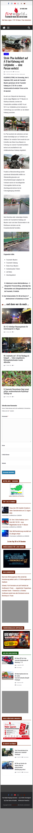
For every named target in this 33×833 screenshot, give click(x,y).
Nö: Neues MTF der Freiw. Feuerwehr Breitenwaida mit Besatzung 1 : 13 (21, 660)
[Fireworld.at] (4, 28)
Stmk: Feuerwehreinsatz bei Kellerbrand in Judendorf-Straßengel (21, 752)
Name (3, 445)
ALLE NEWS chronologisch (25, 798)
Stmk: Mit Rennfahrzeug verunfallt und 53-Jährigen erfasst (20, 532)
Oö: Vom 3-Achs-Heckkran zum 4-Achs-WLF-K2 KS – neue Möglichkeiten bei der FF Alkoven (19, 522)
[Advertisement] (15, 611)
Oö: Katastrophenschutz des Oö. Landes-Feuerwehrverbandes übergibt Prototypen (22, 677)
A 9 (5, 74)
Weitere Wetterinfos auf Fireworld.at (16, 496)
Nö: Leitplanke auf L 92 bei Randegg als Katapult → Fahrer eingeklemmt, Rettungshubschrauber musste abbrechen (16, 358)
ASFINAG (8, 74)
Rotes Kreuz (17, 74)
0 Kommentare (17, 72)
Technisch (6, 54)
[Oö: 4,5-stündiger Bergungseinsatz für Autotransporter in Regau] (16, 309)
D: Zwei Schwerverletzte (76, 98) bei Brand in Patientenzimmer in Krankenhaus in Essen (15, 297)
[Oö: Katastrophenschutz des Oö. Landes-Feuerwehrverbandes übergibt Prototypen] (7, 680)
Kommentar (5, 416)
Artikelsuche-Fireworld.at (23, 800)
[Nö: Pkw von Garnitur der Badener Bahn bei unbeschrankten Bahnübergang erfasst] (7, 768)
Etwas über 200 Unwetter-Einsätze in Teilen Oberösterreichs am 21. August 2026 (19, 511)
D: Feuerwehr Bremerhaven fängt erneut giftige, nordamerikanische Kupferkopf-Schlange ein (16, 391)
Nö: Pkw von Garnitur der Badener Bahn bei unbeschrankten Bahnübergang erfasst (21, 766)
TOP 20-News (17, 20)
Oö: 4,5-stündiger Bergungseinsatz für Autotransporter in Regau (16, 327)
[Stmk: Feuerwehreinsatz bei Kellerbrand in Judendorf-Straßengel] (7, 754)
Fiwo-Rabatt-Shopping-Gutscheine (9, 798)
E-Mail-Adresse (5, 454)
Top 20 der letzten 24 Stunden (10, 800)
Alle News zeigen (7, 20)
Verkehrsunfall (22, 74)
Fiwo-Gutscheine (26, 20)
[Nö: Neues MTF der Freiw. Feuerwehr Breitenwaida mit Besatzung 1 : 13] (7, 663)
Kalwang (12, 74)
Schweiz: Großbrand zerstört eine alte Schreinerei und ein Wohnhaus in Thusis (15, 593)
